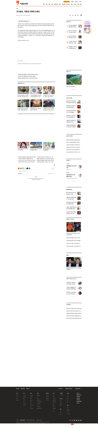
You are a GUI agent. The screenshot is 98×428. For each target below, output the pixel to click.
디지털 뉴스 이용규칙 (39, 420)
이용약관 (17, 420)
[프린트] (75, 15)
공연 (53, 411)
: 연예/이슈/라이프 (71, 278)
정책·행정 (47, 395)
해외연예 (68, 410)
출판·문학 (54, 400)
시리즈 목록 (61, 395)
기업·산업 (31, 395)
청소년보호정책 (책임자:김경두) (30, 420)
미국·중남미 (38, 403)
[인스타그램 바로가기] (74, 420)
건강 (53, 406)
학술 (53, 396)
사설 (60, 400)
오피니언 (68, 4)
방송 (67, 407)
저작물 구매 (78, 398)
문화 (60, 4)
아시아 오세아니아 (39, 401)
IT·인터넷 (31, 405)
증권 (30, 403)
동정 (60, 412)
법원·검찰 (24, 396)
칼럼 (60, 402)
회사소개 (78, 393)
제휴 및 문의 (23, 388)
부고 (60, 414)
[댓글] (81, 15)
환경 (23, 398)
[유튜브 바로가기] (76, 420)
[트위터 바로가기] (72, 420)
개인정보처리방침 (22, 420)
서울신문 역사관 (79, 394)
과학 (23, 401)
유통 (30, 401)
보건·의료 (24, 403)
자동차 (31, 400)
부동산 (31, 396)
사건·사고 (24, 395)
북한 (17, 398)
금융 (30, 398)
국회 (17, 396)
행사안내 (17, 388)
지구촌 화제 (38, 406)
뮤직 (67, 412)
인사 (60, 411)
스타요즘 (68, 413)
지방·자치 (47, 396)
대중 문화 (54, 401)
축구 (67, 396)
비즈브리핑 (31, 408)
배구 (67, 401)
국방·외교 (17, 400)
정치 (44, 4)
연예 (78, 4)
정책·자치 (56, 4)
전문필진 (61, 404)
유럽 (37, 405)
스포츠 (75, 4)
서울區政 (47, 398)
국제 (52, 4)
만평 (60, 405)
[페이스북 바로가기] (70, 420)
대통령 (17, 395)
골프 (67, 398)
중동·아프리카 (39, 400)
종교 (53, 403)
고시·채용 (47, 400)
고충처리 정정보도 (79, 401)
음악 (53, 395)
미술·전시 (54, 398)
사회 (46, 4)
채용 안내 (27, 388)
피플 (72, 4)
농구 (67, 400)
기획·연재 (63, 4)
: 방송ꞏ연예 (69, 219)
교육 (23, 400)
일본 (37, 398)
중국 (37, 396)
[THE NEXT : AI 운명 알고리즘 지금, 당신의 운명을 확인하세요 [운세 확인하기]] (87, 26)
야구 (67, 395)
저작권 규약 (78, 399)
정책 (30, 406)
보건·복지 (24, 405)
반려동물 (54, 408)
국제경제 (38, 395)
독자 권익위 (78, 396)
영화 (53, 409)
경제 (49, 4)
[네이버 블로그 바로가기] (81, 420)
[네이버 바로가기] (79, 420)
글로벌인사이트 (39, 408)
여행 (53, 405)
